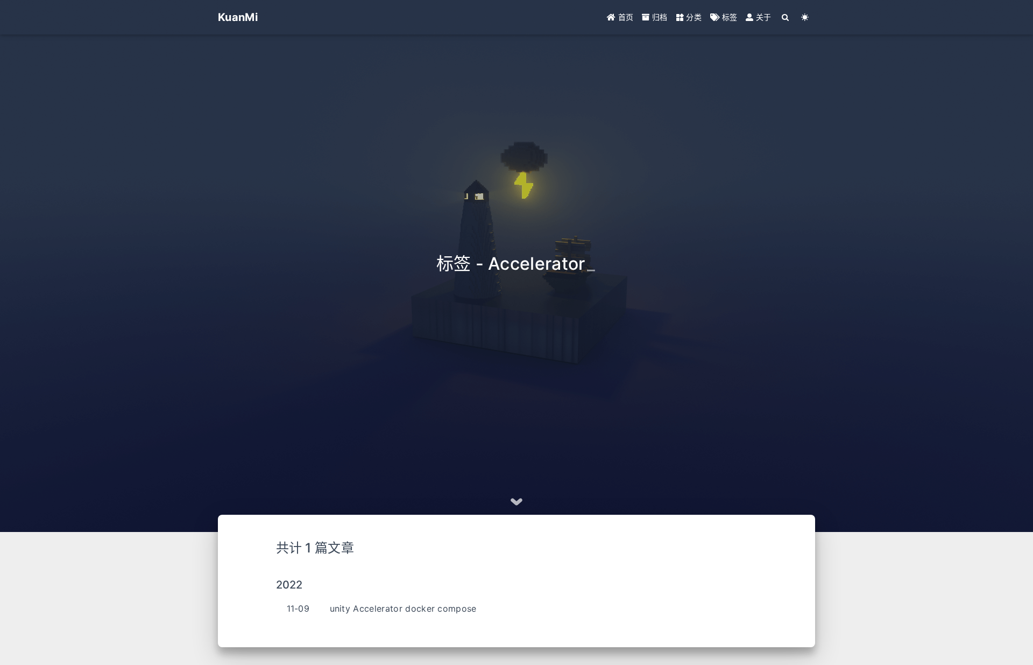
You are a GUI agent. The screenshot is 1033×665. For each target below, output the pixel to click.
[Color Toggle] (805, 17)
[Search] (786, 17)
